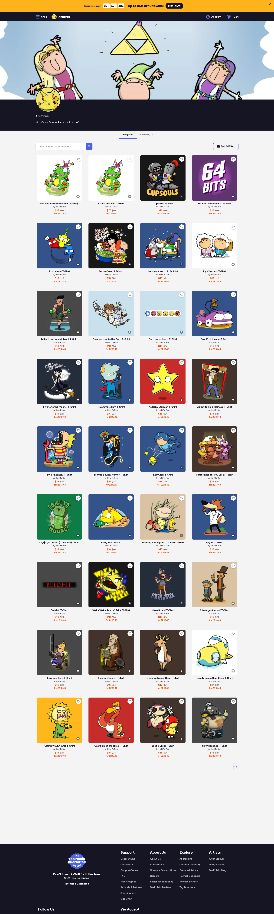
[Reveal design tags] (78, 196)
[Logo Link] (54, 16)
